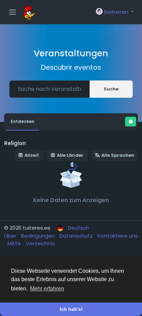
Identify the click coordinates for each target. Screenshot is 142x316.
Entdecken (22, 121)
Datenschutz (77, 235)
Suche (111, 89)
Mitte (15, 243)
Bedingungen (38, 235)
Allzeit (31, 155)
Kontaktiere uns (118, 235)
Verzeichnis (40, 243)
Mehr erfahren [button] (47, 288)
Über (11, 235)
